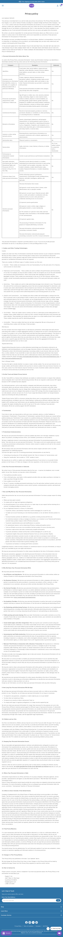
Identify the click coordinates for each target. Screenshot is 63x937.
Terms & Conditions (28, 926)
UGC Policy (45, 926)
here (14, 308)
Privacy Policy (18, 926)
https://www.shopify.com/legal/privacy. (25, 597)
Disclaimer (38, 926)
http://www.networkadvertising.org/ (12, 358)
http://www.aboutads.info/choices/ (29, 356)
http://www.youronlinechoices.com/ (49, 356)
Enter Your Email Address (8, 897)
